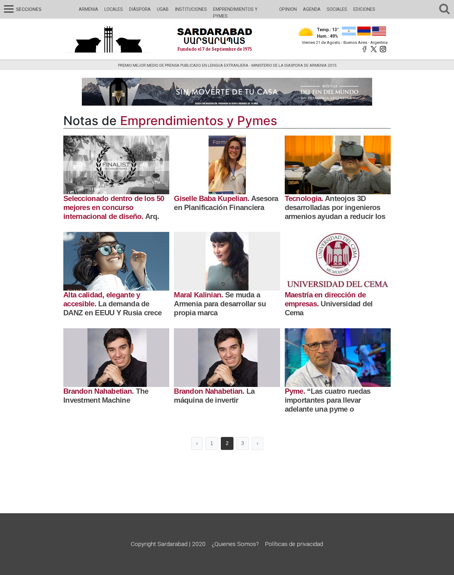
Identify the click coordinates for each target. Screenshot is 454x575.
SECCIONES (28, 9)
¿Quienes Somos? (235, 544)
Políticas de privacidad (294, 544)
